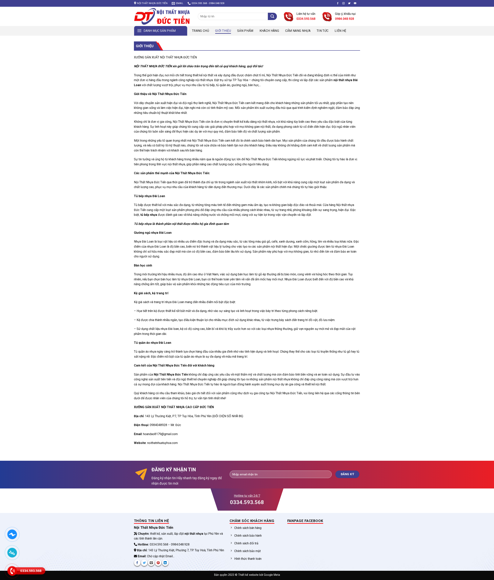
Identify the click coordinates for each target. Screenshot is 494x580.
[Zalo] (12, 552)
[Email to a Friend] (151, 563)
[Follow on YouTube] (355, 3)
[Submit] (272, 16)
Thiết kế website (248, 575)
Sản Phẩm (245, 31)
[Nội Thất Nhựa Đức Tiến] (163, 16)
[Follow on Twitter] (349, 3)
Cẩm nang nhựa (297, 31)
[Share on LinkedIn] (165, 563)
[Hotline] (12, 571)
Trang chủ (200, 31)
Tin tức (322, 31)
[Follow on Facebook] (338, 3)
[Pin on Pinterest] (158, 563)
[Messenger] (12, 534)
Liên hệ (340, 31)
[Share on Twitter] (144, 563)
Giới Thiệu (223, 31)
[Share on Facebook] (137, 563)
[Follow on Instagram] (343, 3)
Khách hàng (269, 31)
